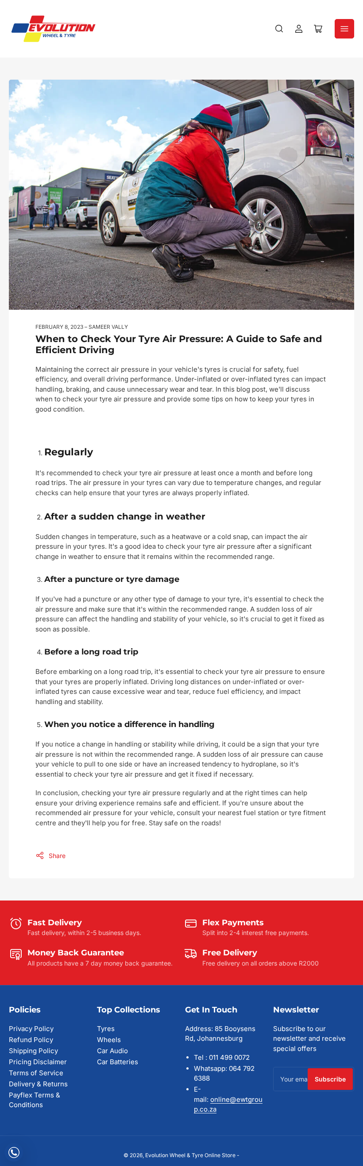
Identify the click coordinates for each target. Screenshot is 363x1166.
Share (57, 855)
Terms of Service (36, 1073)
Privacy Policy (31, 1028)
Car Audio (112, 1051)
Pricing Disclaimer (38, 1062)
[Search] (279, 28)
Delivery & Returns (38, 1084)
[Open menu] (344, 28)
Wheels (109, 1039)
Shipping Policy (33, 1051)
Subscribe (330, 1079)
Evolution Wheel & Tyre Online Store (191, 1155)
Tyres (106, 1028)
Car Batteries (117, 1062)
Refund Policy (31, 1039)
